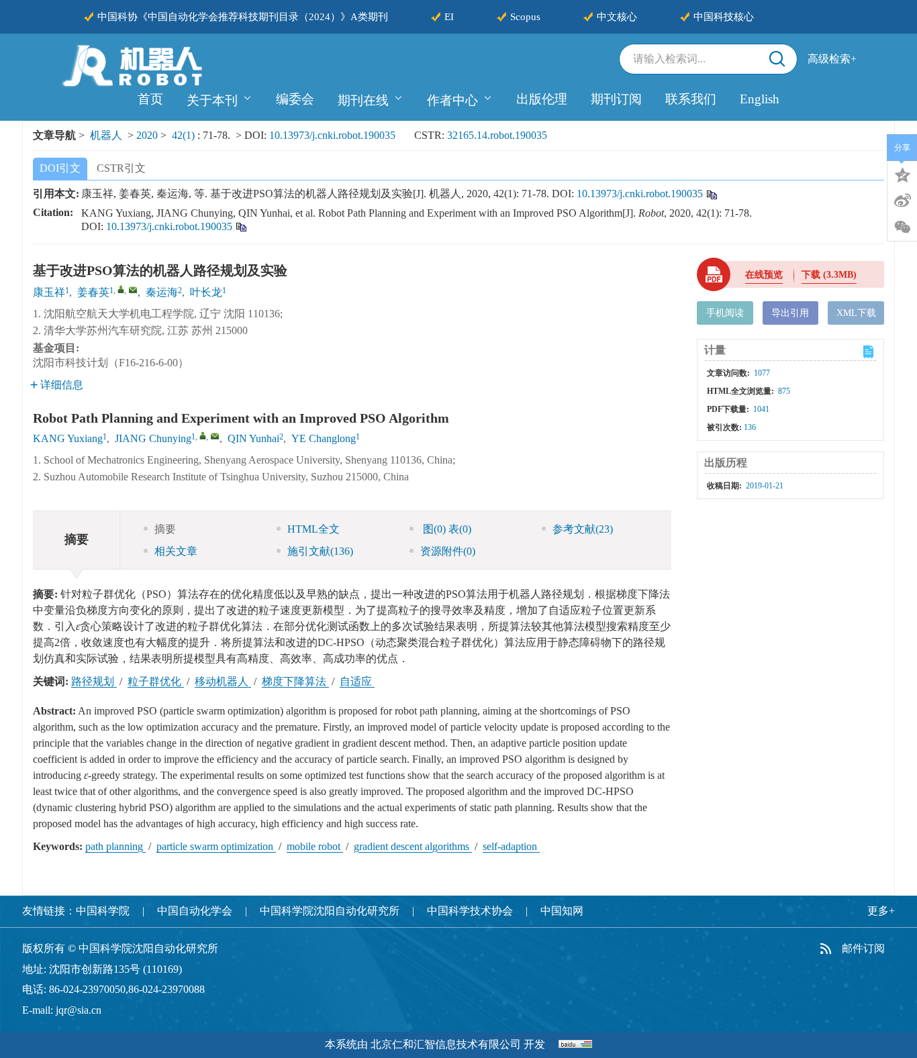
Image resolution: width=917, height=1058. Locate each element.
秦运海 (162, 292)
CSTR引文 (121, 168)
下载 (829, 275)
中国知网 (561, 910)
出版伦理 (541, 99)
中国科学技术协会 (470, 910)
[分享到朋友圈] (902, 227)
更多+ (881, 910)
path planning (115, 846)
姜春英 (93, 292)
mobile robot (315, 846)
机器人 (106, 135)
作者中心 (452, 100)
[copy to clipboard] (240, 225)
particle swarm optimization (216, 846)
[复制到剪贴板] (711, 193)
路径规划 (94, 681)
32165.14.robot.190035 (497, 135)
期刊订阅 (616, 99)
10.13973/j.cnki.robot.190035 (332, 135)
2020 (147, 135)
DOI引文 (60, 168)
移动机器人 (223, 681)
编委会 (295, 99)
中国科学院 (103, 910)
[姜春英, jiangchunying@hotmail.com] (120, 289)
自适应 (357, 681)
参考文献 (582, 529)
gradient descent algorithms (413, 846)
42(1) (184, 135)
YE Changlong (323, 438)
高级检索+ (832, 58)
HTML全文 (313, 529)
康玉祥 (49, 292)
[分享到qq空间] (902, 174)
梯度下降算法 (295, 681)
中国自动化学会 (194, 910)
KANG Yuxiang (68, 438)
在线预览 (764, 275)
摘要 (165, 529)
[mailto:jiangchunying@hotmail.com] (133, 289)
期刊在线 (363, 100)
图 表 (445, 529)
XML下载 (856, 313)
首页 (150, 99)
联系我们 (690, 99)
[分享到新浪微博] (902, 200)
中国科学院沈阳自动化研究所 (329, 910)
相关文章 (175, 551)
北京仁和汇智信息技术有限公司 (446, 1044)
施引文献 (320, 551)
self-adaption (511, 846)
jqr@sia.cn (78, 1010)
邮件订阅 (863, 948)
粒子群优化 (156, 681)
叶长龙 (206, 292)
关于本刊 (212, 100)
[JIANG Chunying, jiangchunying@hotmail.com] (202, 435)
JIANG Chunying (153, 438)
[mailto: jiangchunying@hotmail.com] (215, 436)
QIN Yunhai (253, 438)
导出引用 (790, 313)
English (759, 99)
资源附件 (447, 551)
